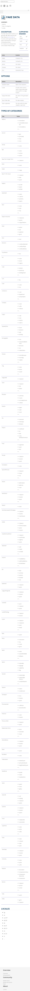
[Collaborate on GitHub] (10, 5)
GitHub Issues (6, 980)
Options (4, 24)
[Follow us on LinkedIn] (4, 5)
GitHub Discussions (7, 982)
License (5, 989)
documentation (10, 37)
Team (4, 984)
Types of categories (6, 26)
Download (5, 973)
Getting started (6, 975)
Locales (3, 28)
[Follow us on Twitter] (1, 5)
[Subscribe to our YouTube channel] (7, 5)
